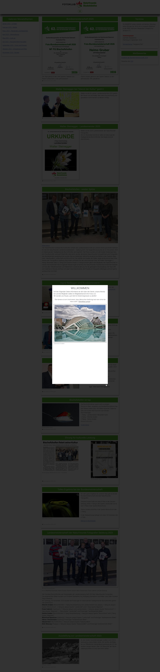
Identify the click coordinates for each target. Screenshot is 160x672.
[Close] (106, 385)
